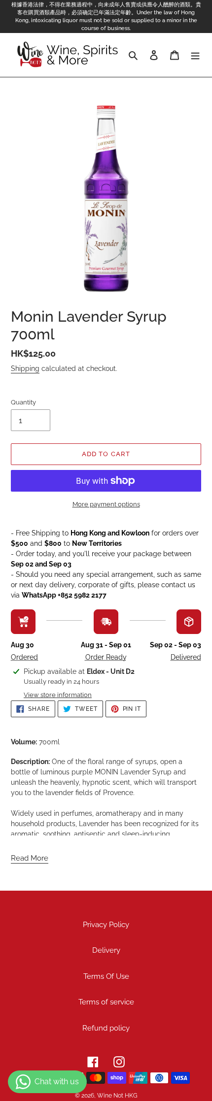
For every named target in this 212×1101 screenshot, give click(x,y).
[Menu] (195, 55)
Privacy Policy (106, 924)
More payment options (106, 504)
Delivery (106, 950)
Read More (29, 858)
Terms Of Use (106, 976)
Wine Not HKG (117, 1095)
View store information (58, 695)
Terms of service (106, 1002)
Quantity (23, 402)
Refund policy (106, 1028)
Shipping (25, 368)
